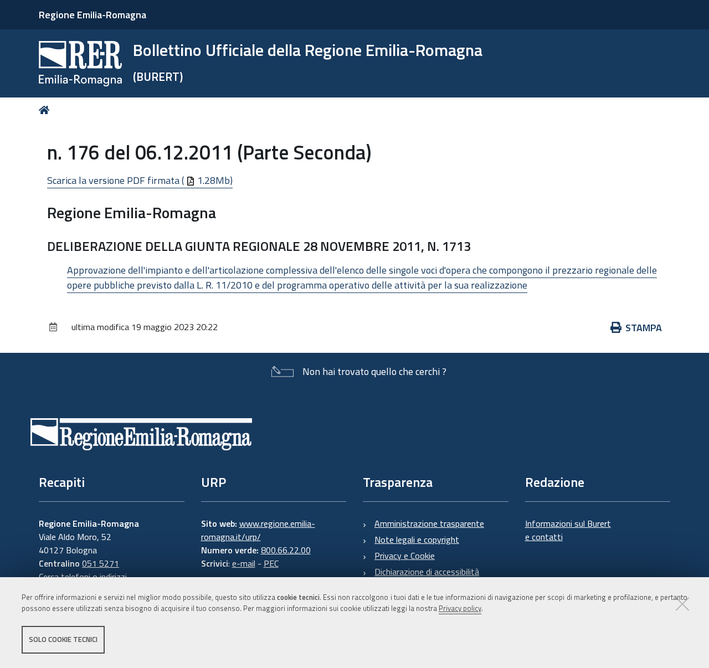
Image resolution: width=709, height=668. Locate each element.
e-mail (243, 563)
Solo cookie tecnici (63, 639)
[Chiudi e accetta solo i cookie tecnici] (682, 604)
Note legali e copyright (416, 539)
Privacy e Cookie (404, 555)
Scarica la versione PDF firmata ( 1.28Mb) (140, 180)
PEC (271, 563)
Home (46, 110)
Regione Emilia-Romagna (92, 14)
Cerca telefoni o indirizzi (83, 576)
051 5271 (100, 563)
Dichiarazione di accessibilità (426, 571)
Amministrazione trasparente (429, 523)
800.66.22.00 (286, 550)
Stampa (643, 327)
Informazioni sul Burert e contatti (568, 530)
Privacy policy (460, 608)
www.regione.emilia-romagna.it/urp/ (258, 530)
